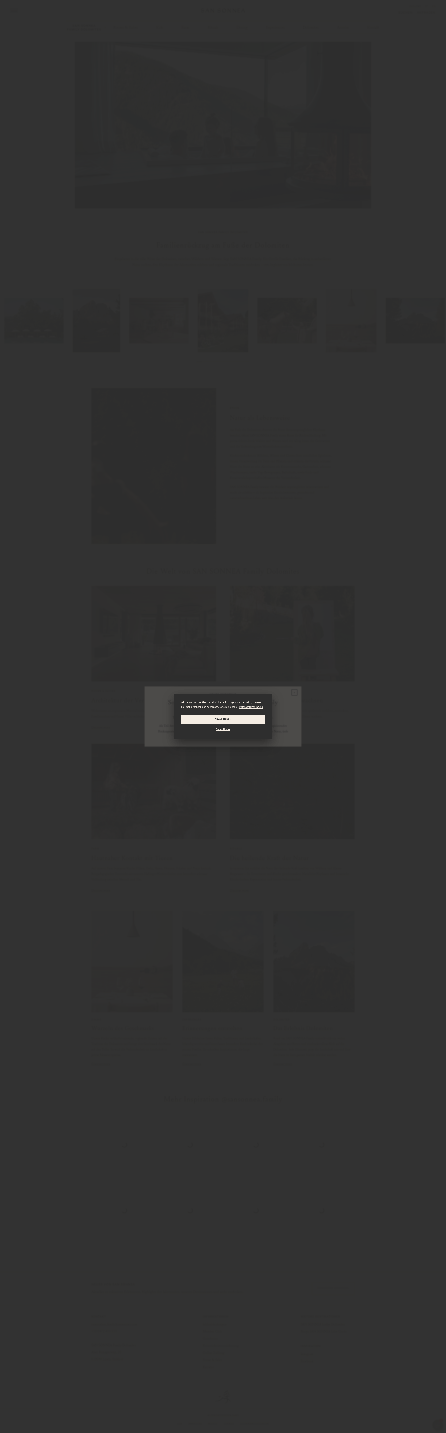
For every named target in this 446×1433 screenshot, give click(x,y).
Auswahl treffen (223, 729)
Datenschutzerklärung (251, 707)
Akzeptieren (223, 719)
